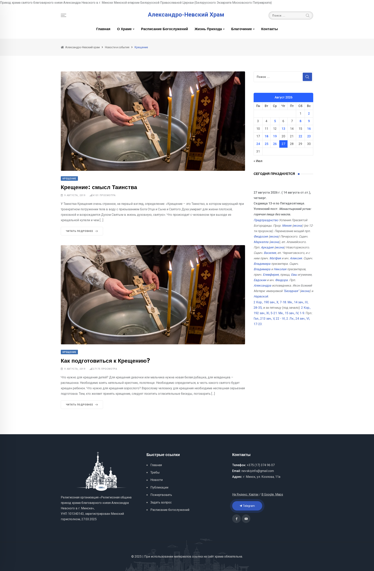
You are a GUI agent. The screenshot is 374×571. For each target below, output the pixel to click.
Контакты (269, 29)
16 (309, 129)
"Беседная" (291, 291)
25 (266, 144)
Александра (262, 285)
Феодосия (261, 236)
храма (219, 556)
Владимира (262, 264)
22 (300, 136)
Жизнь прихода (208, 29)
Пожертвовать (161, 495)
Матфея (275, 258)
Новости (156, 480)
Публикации (159, 487)
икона (297, 225)
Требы (155, 472)
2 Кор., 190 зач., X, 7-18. (270, 302)
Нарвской (261, 296)
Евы (294, 274)
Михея (286, 225)
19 (275, 136)
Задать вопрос (161, 502)
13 (283, 129)
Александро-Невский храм (186, 14)
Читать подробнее (79, 231)
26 (275, 144)
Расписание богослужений (164, 29)
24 (258, 144)
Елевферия (271, 274)
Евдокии (260, 280)
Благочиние (241, 29)
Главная (103, 29)
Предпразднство (266, 220)
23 (309, 136)
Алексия (296, 258)
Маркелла (261, 242)
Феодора (281, 280)
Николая (280, 269)
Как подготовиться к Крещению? (105, 361)
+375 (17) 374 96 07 (261, 465)
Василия (270, 253)
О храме (124, 29)
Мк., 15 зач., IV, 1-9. (291, 313)
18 (266, 136)
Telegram (248, 505)
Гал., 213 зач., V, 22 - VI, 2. (271, 318)
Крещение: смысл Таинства (99, 187)
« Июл (258, 161)
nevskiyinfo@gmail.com (258, 471)
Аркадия (267, 247)
